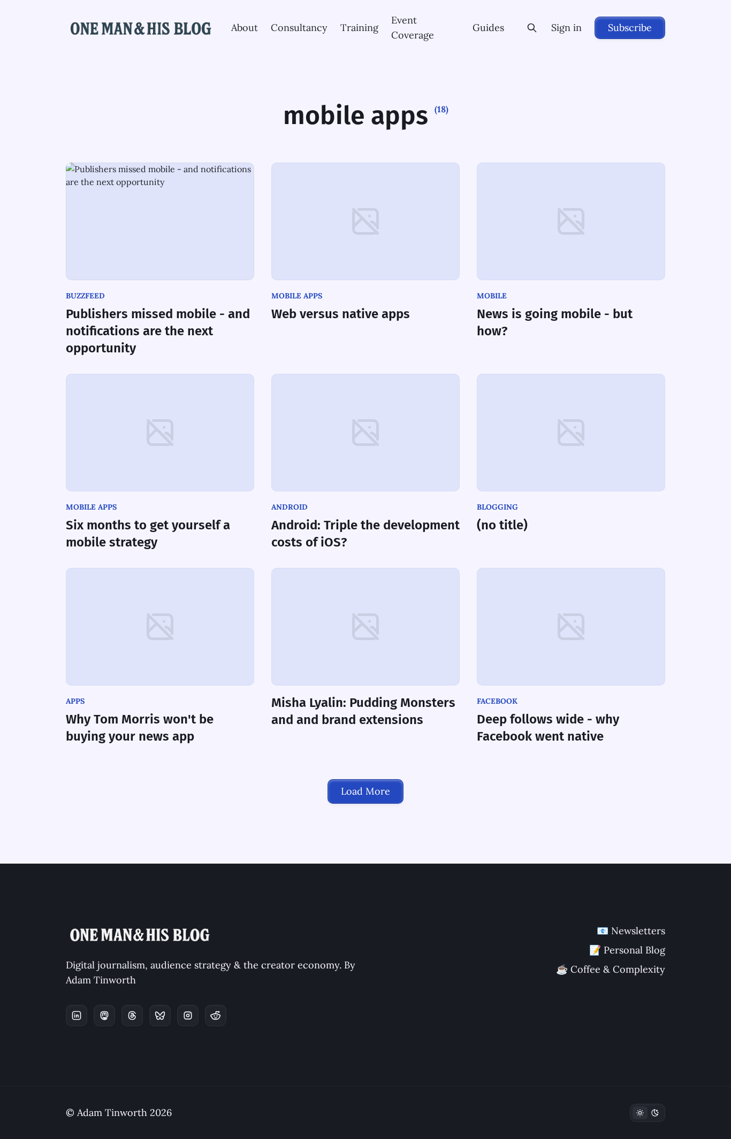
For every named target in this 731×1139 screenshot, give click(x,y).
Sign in (566, 27)
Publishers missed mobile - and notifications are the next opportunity (158, 331)
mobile (492, 296)
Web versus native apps (340, 313)
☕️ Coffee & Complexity (610, 969)
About (244, 27)
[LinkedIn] (76, 1015)
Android (289, 507)
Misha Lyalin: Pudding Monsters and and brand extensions (363, 711)
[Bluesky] (160, 1015)
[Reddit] (215, 1015)
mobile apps (296, 296)
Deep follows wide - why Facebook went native (548, 728)
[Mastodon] (104, 1015)
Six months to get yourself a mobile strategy (148, 534)
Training (359, 27)
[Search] (532, 28)
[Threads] (132, 1015)
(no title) (502, 525)
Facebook (497, 701)
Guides (488, 27)
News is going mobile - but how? (555, 322)
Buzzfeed (85, 296)
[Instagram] (188, 1015)
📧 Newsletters (631, 931)
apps (75, 701)
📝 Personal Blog (627, 950)
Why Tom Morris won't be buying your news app (140, 728)
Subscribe (630, 27)
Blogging (497, 507)
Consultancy (299, 27)
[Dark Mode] (647, 1113)
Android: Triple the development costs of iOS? (365, 534)
